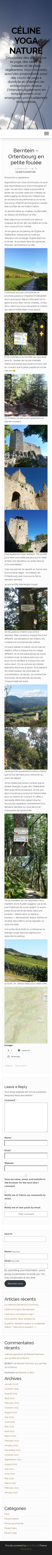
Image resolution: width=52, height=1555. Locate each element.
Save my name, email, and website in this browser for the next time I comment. (24, 1182)
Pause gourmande (13, 1523)
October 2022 (11, 1455)
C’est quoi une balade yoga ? (19, 1314)
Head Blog (26, 1549)
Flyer (6, 1514)
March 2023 (10, 1436)
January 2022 (11, 1492)
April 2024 (9, 1398)
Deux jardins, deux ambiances (19, 1319)
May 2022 (9, 1478)
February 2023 (11, 1440)
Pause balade (21, 1066)
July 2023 (9, 1417)
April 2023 (9, 1431)
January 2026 (11, 1384)
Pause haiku (10, 1528)
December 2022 (12, 1450)
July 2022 (9, 1469)
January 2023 (11, 1445)
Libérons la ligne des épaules (19, 1309)
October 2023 (11, 1407)
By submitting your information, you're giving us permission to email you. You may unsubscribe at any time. (24, 1274)
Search (8, 1234)
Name (8, 1137)
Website (9, 1163)
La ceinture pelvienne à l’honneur (21, 1304)
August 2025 (10, 1393)
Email (8, 1150)
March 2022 (10, 1483)
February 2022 (11, 1488)
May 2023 (9, 1426)
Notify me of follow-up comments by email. (24, 1197)
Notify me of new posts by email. (22, 1207)
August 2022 (10, 1464)
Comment (10, 1100)
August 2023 (10, 1412)
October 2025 (11, 1389)
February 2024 (11, 1403)
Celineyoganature (25, 172)
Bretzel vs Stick (26, 1372)
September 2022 (12, 1459)
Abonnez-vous (15, 1283)
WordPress (32, 1545)
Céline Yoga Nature (26, 41)
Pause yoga (10, 1533)
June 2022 (9, 1473)
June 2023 (9, 1422)
